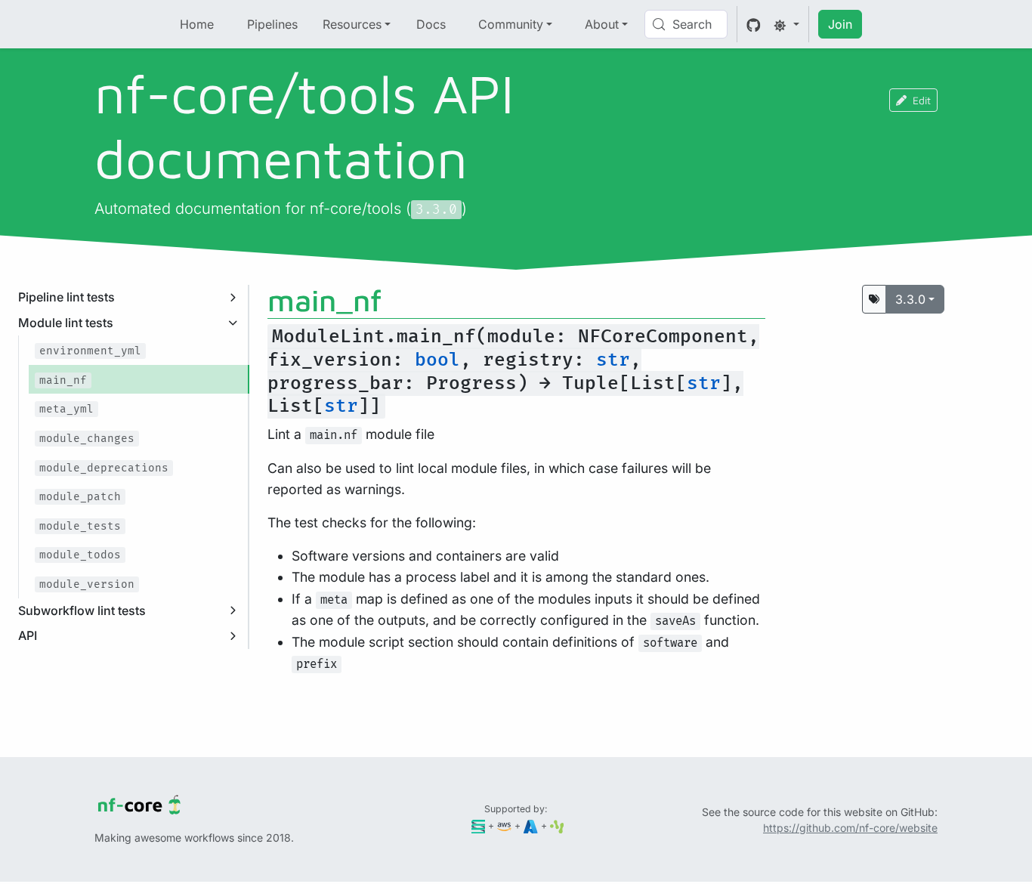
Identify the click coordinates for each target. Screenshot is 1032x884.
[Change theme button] (786, 24)
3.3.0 (910, 299)
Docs (431, 24)
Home (197, 24)
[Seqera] (478, 825)
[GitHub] (753, 24)
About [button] (602, 24)
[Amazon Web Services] (504, 825)
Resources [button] (352, 24)
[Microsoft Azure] (531, 825)
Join (840, 24)
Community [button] (510, 24)
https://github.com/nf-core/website (850, 827)
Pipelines (272, 24)
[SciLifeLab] (557, 825)
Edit (922, 100)
